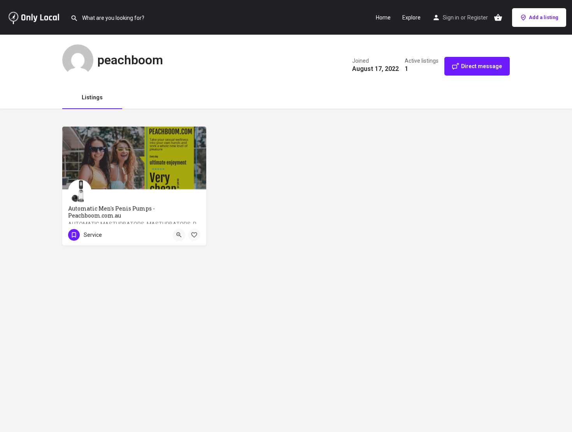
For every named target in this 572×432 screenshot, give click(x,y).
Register (477, 17)
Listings (92, 97)
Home (383, 17)
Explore (411, 17)
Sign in (451, 17)
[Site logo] (35, 17)
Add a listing (543, 17)
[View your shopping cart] (498, 17)
